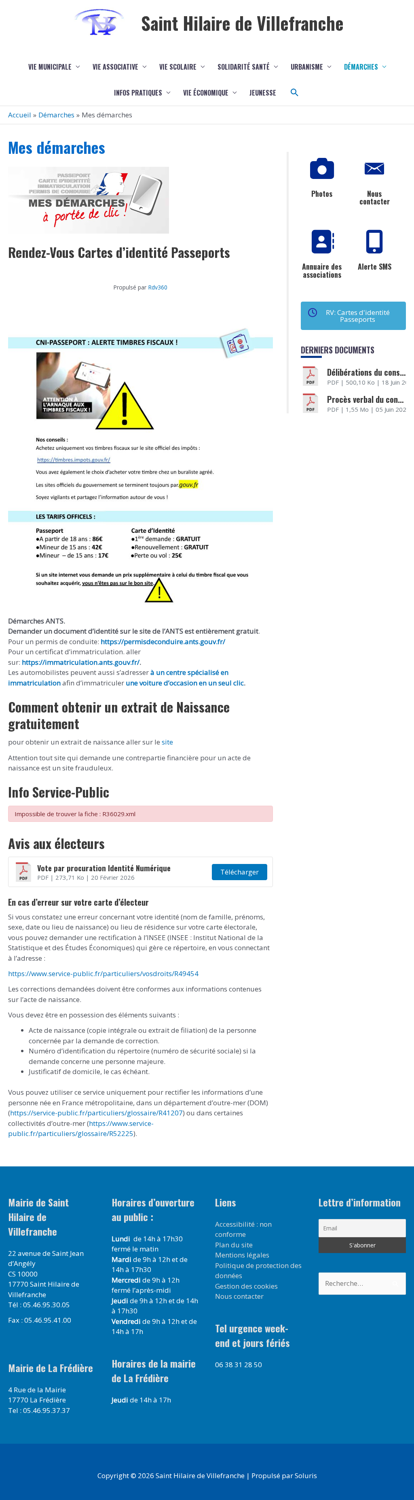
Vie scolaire (177, 67)
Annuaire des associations (322, 270)
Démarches (361, 67)
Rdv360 (157, 287)
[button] (294, 92)
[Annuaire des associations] (322, 242)
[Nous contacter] (374, 169)
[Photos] (322, 169)
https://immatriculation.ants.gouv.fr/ (80, 662)
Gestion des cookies (246, 1286)
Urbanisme (307, 67)
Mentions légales (242, 1255)
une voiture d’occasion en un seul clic (185, 682)
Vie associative (115, 67)
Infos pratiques (138, 93)
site (166, 742)
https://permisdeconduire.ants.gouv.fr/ (163, 641)
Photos (321, 193)
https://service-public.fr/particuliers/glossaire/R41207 (96, 1112)
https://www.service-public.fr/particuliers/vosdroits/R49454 (103, 973)
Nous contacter (374, 197)
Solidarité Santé (244, 67)
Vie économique (205, 93)
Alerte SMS (374, 266)
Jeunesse (262, 93)
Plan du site (234, 1244)
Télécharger (239, 872)
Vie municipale (50, 67)
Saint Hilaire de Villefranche (242, 23)
